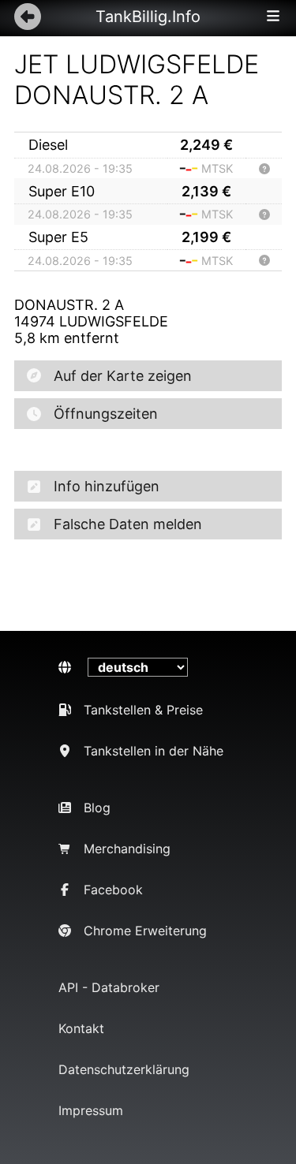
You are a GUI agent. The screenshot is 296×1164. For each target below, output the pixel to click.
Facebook (113, 889)
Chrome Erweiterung (145, 930)
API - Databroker (108, 987)
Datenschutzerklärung (123, 1069)
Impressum (90, 1110)
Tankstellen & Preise (143, 710)
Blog (97, 807)
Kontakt (81, 1028)
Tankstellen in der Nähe (153, 751)
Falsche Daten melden (128, 524)
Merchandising (127, 848)
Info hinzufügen (106, 486)
